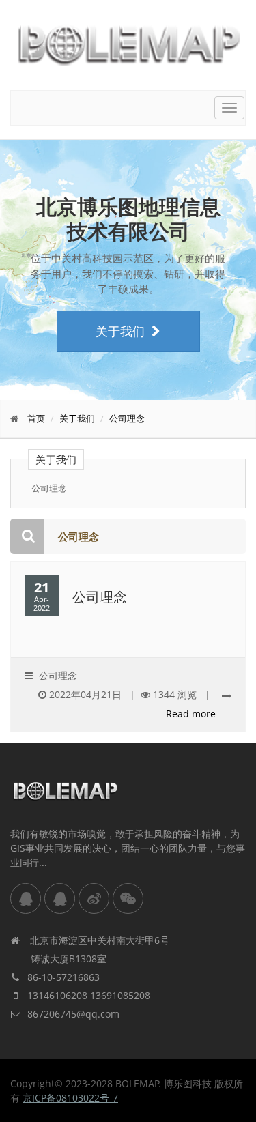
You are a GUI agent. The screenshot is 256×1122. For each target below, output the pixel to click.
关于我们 (120, 331)
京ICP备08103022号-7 (70, 1097)
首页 (36, 418)
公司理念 (127, 418)
